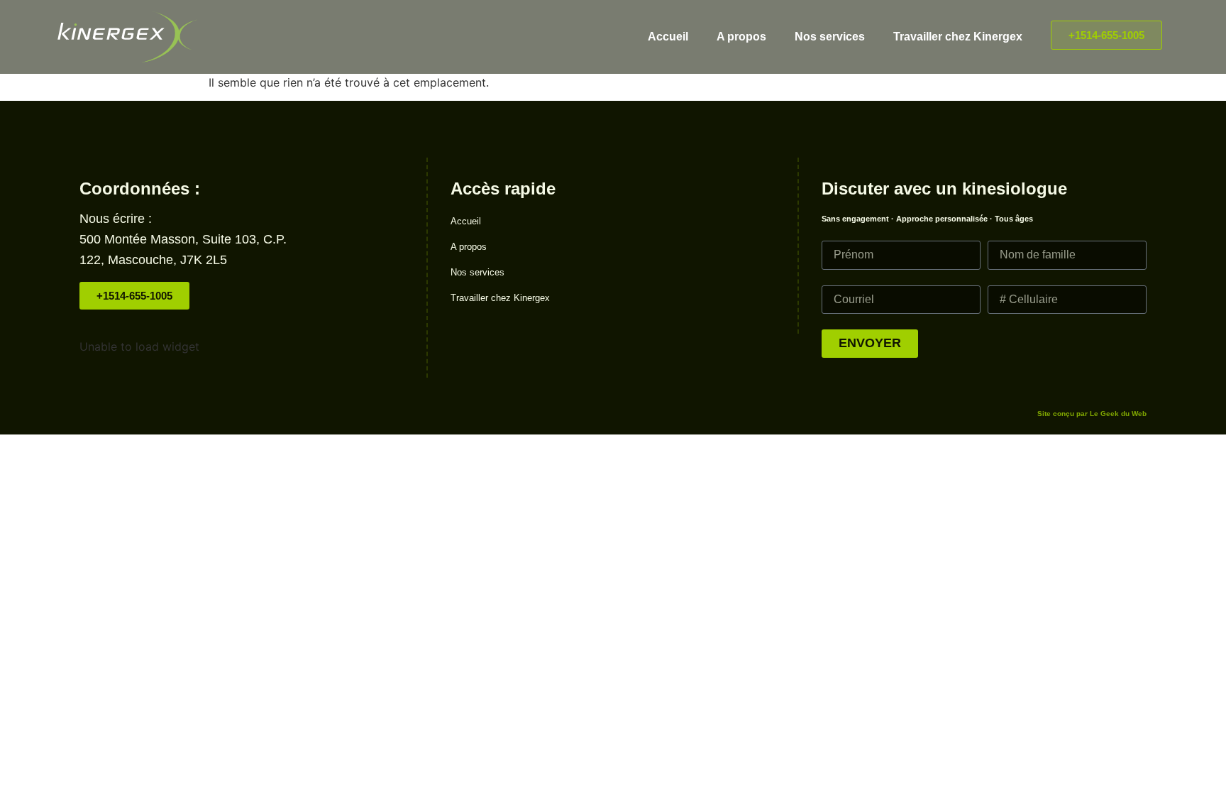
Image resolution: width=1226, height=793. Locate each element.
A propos (741, 37)
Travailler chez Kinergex (957, 37)
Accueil (668, 37)
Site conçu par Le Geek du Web (1092, 413)
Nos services (830, 37)
